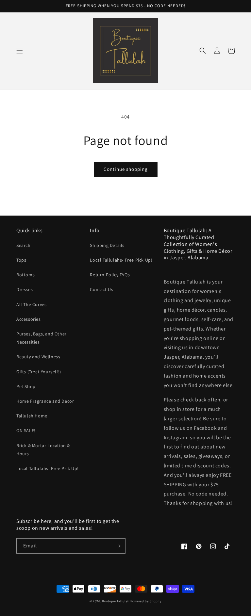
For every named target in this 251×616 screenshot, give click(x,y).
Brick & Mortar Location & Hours (43, 450)
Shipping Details (107, 245)
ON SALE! (26, 430)
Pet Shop (26, 386)
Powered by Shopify (146, 601)
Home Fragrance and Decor (45, 401)
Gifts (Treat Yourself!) (38, 372)
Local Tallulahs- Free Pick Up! (47, 468)
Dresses (24, 289)
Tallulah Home (31, 416)
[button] (19, 50)
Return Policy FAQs (110, 275)
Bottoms (25, 275)
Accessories (28, 319)
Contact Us (101, 289)
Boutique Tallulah (115, 601)
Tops (21, 260)
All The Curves (31, 304)
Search (23, 245)
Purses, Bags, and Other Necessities (41, 338)
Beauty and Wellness (38, 357)
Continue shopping (126, 169)
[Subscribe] (118, 546)
